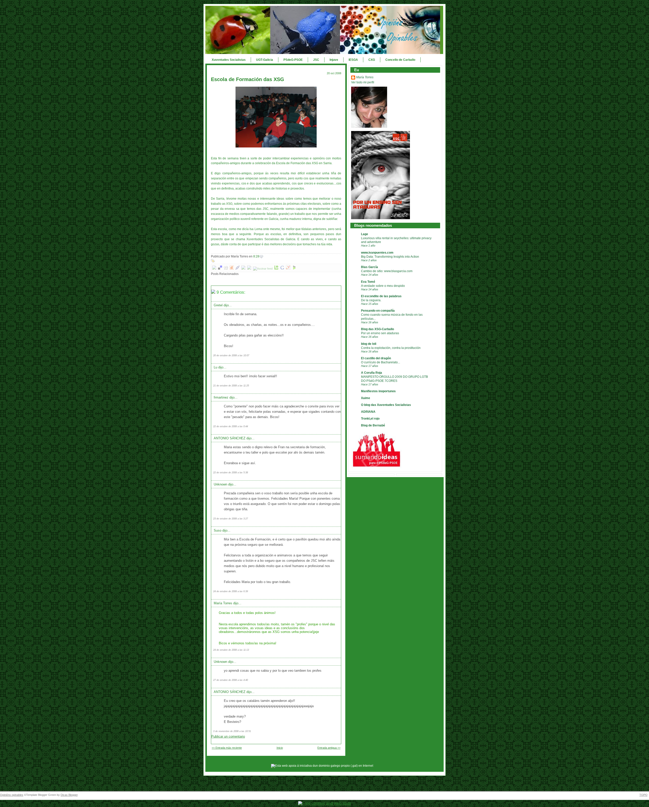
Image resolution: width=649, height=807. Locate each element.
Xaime (365, 398)
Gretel (218, 305)
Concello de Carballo (400, 60)
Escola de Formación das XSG (247, 79)
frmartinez (221, 397)
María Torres (223, 603)
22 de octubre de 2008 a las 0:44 (230, 426)
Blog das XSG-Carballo (377, 329)
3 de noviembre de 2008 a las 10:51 (232, 731)
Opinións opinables (11, 794)
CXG (371, 60)
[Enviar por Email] (214, 268)
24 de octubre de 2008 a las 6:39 (230, 591)
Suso (217, 530)
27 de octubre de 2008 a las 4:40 (230, 680)
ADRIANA (368, 412)
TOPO (643, 794)
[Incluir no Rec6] (243, 268)
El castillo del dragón (376, 358)
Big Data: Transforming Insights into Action (390, 256)
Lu (215, 367)
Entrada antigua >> (328, 747)
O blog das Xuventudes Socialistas (386, 405)
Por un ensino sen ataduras (380, 333)
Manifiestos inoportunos (378, 391)
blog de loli (368, 344)
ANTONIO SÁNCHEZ (229, 438)
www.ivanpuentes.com (377, 252)
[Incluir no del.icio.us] (220, 268)
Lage (364, 234)
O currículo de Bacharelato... (380, 362)
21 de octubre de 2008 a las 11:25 (231, 385)
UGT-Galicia (264, 60)
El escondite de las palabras (381, 296)
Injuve (334, 60)
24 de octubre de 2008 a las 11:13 (231, 650)
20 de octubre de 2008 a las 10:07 (231, 355)
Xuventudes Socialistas (229, 60)
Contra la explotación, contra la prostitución (391, 347)
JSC (316, 60)
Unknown (220, 484)
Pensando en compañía (378, 310)
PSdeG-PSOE (293, 60)
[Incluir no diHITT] (232, 268)
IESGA (353, 60)
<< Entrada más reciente (227, 747)
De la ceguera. (371, 300)
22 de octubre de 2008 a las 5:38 (230, 472)
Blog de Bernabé (373, 425)
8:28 (256, 256)
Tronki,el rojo (370, 418)
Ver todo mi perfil (362, 82)
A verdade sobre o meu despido (383, 285)
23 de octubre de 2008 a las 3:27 (230, 518)
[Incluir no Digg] (226, 268)
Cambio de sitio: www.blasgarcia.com (386, 271)
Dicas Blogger (69, 794)
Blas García (369, 267)
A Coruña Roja (371, 372)
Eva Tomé (368, 282)
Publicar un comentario (228, 736)
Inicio (280, 747)
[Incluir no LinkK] (238, 268)
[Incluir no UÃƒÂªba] (249, 268)
